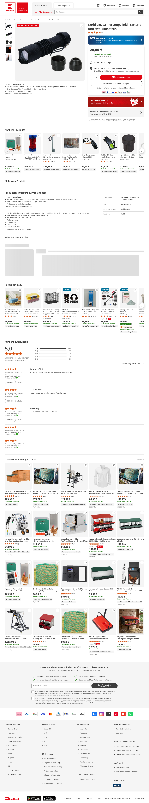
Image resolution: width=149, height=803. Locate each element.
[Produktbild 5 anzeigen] (8, 57)
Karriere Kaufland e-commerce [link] (127, 772)
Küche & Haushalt (14, 741)
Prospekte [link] (83, 733)
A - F (45, 733)
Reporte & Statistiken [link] (123, 729)
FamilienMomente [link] (86, 762)
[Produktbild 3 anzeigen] (8, 42)
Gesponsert (8, 155)
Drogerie (11, 758)
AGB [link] (99, 798)
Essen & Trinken (13, 770)
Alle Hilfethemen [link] (50, 758)
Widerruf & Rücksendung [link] (53, 767)
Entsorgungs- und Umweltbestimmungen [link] (117, 798)
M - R (46, 741)
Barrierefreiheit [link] (139, 798)
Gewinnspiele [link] (85, 754)
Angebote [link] (83, 729)
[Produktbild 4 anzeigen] (8, 49)
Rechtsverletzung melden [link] (53, 783)
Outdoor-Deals (13, 729)
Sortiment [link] (83, 741)
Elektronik (11, 733)
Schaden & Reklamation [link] (52, 775)
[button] (53, 348)
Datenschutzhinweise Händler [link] (127, 750)
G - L (45, 737)
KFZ (9, 766)
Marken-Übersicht (14, 774)
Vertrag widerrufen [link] (51, 771)
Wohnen (11, 749)
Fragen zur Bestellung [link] (52, 763)
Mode (10, 754)
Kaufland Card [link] (85, 737)
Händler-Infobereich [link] (87, 779)
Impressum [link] (67, 798)
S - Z (45, 745)
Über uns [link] (119, 733)
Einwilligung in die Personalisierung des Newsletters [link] (64, 700)
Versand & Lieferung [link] (51, 779)
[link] (63, 5)
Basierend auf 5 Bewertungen (17, 358)
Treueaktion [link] (84, 749)
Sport (10, 762)
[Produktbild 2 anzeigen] (8, 34)
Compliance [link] (78, 798)
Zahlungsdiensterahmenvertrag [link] (127, 746)
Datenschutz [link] (90, 798)
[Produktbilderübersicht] (9, 51)
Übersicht (47, 729)
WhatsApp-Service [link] (86, 766)
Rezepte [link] (83, 745)
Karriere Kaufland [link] (122, 768)
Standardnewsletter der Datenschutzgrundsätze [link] (55, 693)
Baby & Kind (12, 745)
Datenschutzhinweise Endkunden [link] (128, 754)
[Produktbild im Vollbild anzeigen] (50, 51)
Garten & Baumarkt (15, 737)
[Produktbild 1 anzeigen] (8, 26)
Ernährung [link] (84, 758)
